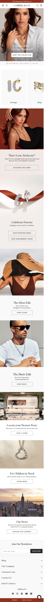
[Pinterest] (22, 593)
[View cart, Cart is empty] (41, 5)
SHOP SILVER (22, 313)
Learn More (22, 481)
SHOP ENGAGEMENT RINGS (22, 239)
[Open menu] (3, 5)
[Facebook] (13, 593)
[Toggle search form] (37, 5)
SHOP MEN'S (22, 384)
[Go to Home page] (22, 5)
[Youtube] (26, 593)
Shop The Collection (22, 55)
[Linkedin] (31, 593)
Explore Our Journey (22, 532)
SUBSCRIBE (36, 551)
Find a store (22, 433)
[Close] (42, 1)
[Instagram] (17, 593)
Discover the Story (22, 168)
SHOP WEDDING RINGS (22, 233)
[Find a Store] (7, 5)
